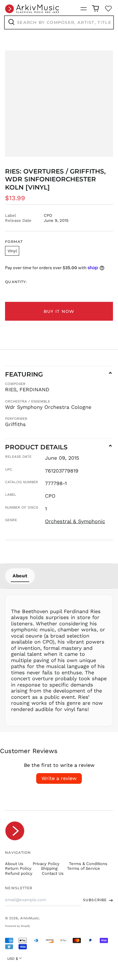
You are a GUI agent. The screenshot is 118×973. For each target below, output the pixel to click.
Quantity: (16, 282)
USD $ (12, 958)
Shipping (49, 868)
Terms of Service (83, 868)
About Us (14, 863)
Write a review (59, 778)
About (20, 576)
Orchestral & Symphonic (75, 521)
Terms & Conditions (88, 863)
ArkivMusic (29, 918)
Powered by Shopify (17, 926)
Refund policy (18, 873)
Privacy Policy (46, 863)
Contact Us (53, 873)
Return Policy (18, 868)
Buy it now (59, 311)
